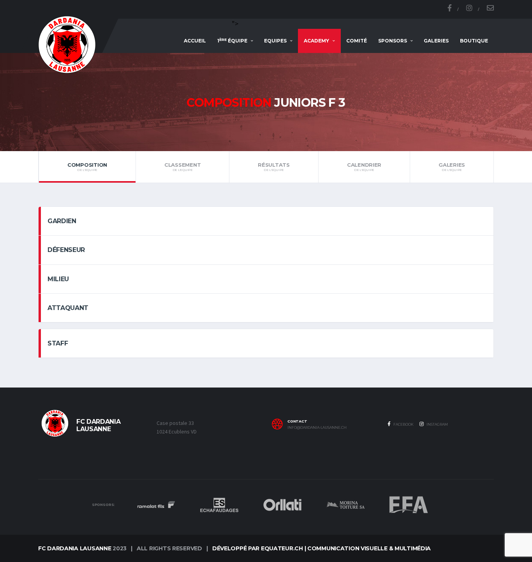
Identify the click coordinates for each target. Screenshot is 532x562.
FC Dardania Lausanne (74, 548)
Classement (182, 167)
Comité (356, 41)
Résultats (274, 167)
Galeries (436, 41)
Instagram (437, 424)
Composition (87, 167)
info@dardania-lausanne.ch (317, 428)
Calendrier (364, 167)
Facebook (403, 424)
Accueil (195, 41)
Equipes (275, 41)
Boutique (474, 41)
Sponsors (392, 41)
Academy (316, 41)
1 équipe (232, 40)
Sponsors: (103, 505)
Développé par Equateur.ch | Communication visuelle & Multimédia (321, 548)
